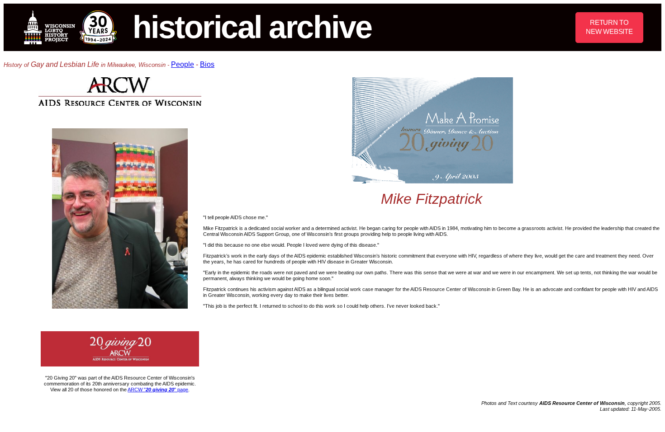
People (182, 64)
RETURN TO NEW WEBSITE (609, 27)
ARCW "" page (158, 389)
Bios (207, 64)
